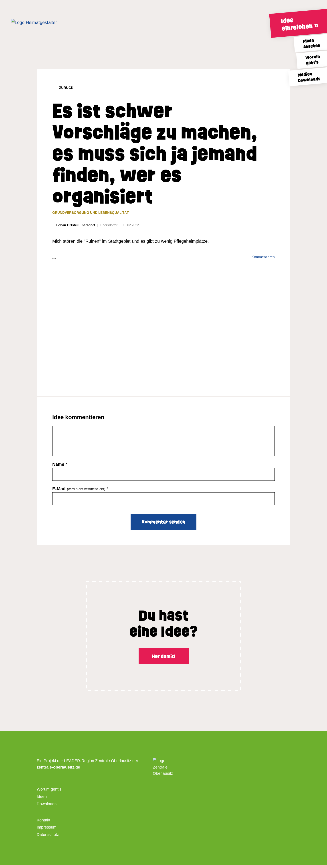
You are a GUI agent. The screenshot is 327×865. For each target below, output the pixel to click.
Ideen (42, 796)
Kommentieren (263, 257)
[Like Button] (54, 258)
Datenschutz (48, 834)
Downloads (47, 804)
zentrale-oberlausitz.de (58, 767)
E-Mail (78, 488)
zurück (66, 88)
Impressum (47, 827)
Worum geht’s (49, 789)
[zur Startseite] (43, 22)
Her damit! (163, 656)
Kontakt (43, 820)
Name (58, 464)
